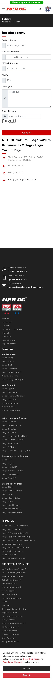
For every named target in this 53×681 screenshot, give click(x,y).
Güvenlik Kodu (9, 111)
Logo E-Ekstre (9, 447)
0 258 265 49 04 (17, 271)
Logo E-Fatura (9, 421)
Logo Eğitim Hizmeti (12, 529)
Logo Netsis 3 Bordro (12, 470)
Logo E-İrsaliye (9, 429)
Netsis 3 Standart (10, 403)
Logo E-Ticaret (9, 554)
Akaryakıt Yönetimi (10, 641)
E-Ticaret (6, 605)
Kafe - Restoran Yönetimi (14, 623)
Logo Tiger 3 (8, 388)
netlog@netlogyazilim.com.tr (22, 179)
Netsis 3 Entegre (10, 376)
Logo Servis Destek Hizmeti (15, 526)
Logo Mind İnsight (11, 505)
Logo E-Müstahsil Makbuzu (15, 436)
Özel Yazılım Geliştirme (12, 551)
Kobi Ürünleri (8, 354)
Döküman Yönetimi (11, 598)
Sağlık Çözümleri (10, 612)
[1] (3, 9)
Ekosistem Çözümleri (12, 329)
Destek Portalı (8, 340)
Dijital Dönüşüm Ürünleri (14, 418)
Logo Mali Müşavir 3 (11, 372)
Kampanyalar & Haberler (26, 2)
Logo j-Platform (9, 399)
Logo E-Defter (9, 432)
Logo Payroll (8, 463)
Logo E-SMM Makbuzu (13, 440)
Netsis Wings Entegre (12, 379)
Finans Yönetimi (9, 594)
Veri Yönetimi (8, 591)
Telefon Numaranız (11, 51)
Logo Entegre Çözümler (14, 558)
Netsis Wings (8, 407)
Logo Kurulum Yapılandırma (15, 547)
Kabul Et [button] (26, 675)
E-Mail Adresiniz (10, 63)
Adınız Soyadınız (10, 40)
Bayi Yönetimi (8, 638)
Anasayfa (6, 22)
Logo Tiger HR (9, 478)
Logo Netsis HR (9, 467)
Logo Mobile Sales (11, 498)
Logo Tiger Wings (10, 392)
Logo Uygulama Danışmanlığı (16, 536)
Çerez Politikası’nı (31, 659)
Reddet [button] (26, 668)
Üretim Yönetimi (10, 630)
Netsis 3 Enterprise (11, 410)
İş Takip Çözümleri (10, 634)
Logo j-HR (7, 460)
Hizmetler (6, 333)
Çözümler (6, 336)
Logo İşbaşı (7, 357)
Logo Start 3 (8, 361)
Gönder (26, 132)
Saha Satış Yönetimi (11, 580)
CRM (4, 601)
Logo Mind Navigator (12, 512)
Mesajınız (7, 86)
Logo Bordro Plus (10, 474)
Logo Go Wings (9, 368)
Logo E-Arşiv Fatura (11, 425)
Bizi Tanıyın (7, 322)
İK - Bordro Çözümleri (12, 616)
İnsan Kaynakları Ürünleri (15, 456)
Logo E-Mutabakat (11, 443)
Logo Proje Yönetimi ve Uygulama (18, 540)
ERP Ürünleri (8, 385)
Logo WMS (7, 494)
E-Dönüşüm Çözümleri (13, 576)
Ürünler (5, 325)
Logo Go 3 (7, 365)
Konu (5, 75)
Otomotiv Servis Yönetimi (14, 609)
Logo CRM (7, 487)
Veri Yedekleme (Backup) (14, 569)
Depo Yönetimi (9, 583)
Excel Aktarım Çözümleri (13, 572)
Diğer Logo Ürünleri (12, 484)
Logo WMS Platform (12, 490)
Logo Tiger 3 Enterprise (13, 396)
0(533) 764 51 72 (17, 279)
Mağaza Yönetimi (10, 627)
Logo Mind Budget (11, 509)
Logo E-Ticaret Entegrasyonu (16, 450)
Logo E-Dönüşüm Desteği (15, 533)
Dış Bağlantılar (8, 344)
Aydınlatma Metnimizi (13, 662)
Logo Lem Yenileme (12, 544)
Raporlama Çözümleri (12, 587)
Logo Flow (7, 501)
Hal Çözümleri (8, 620)
